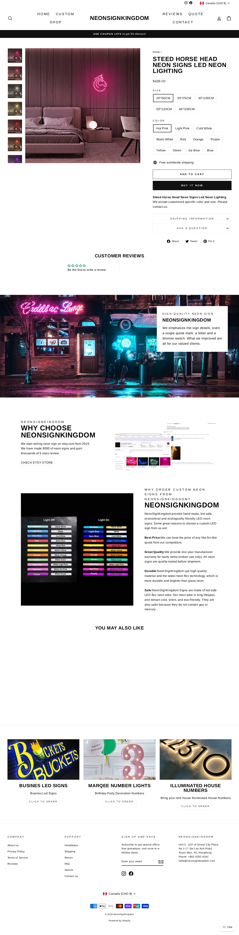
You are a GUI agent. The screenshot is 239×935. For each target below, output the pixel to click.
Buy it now (192, 185)
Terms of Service (17, 857)
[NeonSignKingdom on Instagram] (124, 873)
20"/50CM (163, 98)
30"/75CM (184, 98)
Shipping (70, 851)
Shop (56, 22)
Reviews (173, 14)
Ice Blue (194, 150)
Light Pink (182, 128)
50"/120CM (164, 109)
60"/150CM (187, 109)
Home (43, 14)
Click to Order (43, 801)
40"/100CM (206, 98)
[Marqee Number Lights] (119, 759)
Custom (65, 14)
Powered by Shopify (119, 920)
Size (157, 90)
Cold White (204, 128)
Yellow (161, 150)
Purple (215, 139)
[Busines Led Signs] (43, 759)
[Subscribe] (161, 861)
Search (69, 870)
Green (177, 150)
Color (159, 120)
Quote (196, 14)
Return (69, 857)
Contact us (71, 876)
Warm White (164, 139)
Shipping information (192, 218)
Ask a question (192, 228)
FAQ (67, 863)
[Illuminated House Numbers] (196, 759)
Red (183, 139)
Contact (183, 22)
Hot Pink (162, 128)
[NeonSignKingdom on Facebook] (131, 873)
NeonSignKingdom (119, 18)
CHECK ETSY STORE (37, 462)
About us (12, 845)
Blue (210, 150)
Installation (71, 845)
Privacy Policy (16, 851)
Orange (198, 139)
